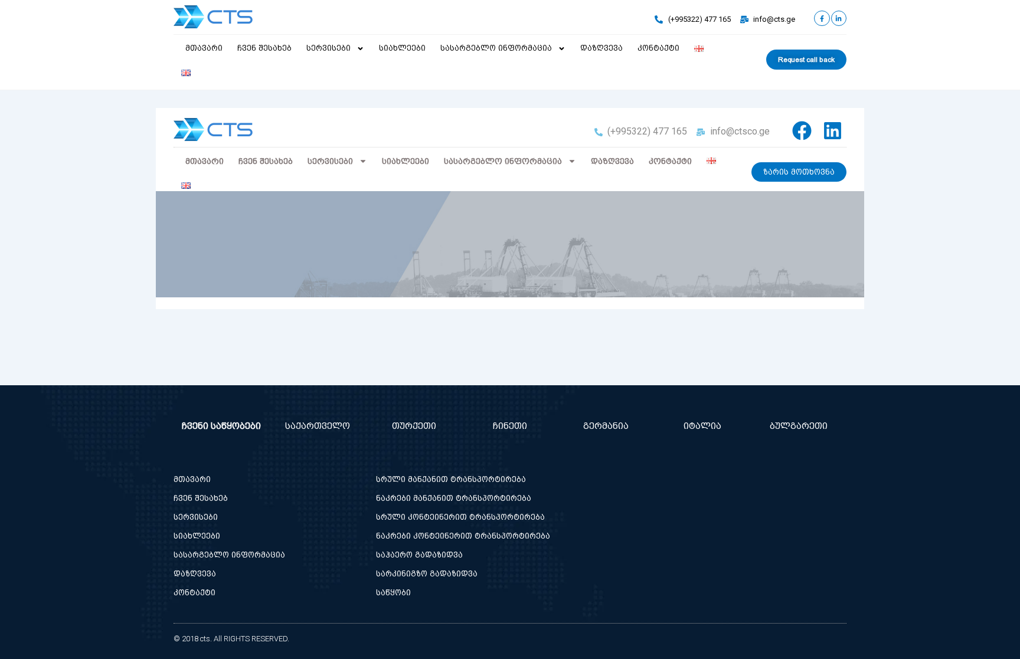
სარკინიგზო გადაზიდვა (427, 573)
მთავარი (204, 48)
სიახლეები (402, 48)
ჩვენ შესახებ (264, 48)
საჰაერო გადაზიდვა (419, 554)
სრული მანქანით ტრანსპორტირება (451, 479)
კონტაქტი (658, 48)
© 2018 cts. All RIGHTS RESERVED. (231, 638)
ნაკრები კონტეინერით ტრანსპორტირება (463, 536)
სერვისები (328, 48)
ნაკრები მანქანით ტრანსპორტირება (453, 498)
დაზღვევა (601, 48)
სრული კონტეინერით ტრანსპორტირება (460, 517)
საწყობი (393, 592)
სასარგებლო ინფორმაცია (496, 48)
